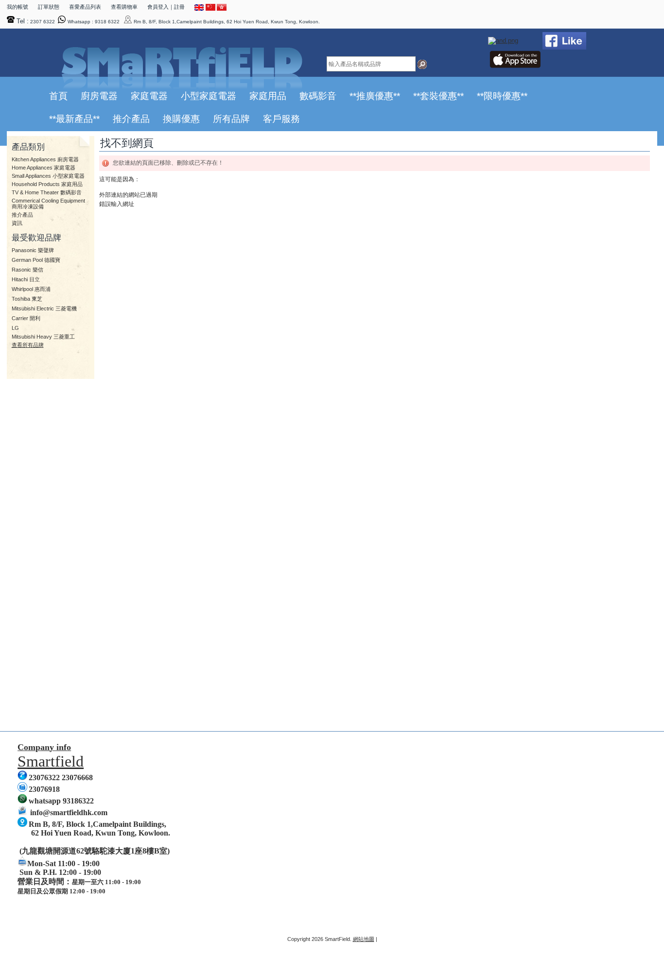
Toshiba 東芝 (27, 299)
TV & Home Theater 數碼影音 (47, 192)
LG (15, 328)
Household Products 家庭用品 (47, 184)
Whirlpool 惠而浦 (31, 289)
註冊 (179, 7)
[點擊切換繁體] (222, 9)
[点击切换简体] (210, 9)
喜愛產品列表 (85, 7)
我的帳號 (17, 7)
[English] (199, 9)
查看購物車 (124, 7)
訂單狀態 (48, 7)
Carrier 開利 (26, 318)
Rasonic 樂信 (27, 270)
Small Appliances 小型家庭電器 (48, 176)
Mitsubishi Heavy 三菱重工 (43, 337)
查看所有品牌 (28, 345)
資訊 (17, 223)
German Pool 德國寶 (36, 260)
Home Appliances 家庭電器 (43, 168)
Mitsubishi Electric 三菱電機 (44, 308)
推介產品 (22, 215)
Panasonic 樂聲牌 (33, 250)
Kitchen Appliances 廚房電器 (45, 159)
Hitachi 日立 (26, 279)
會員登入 (158, 7)
